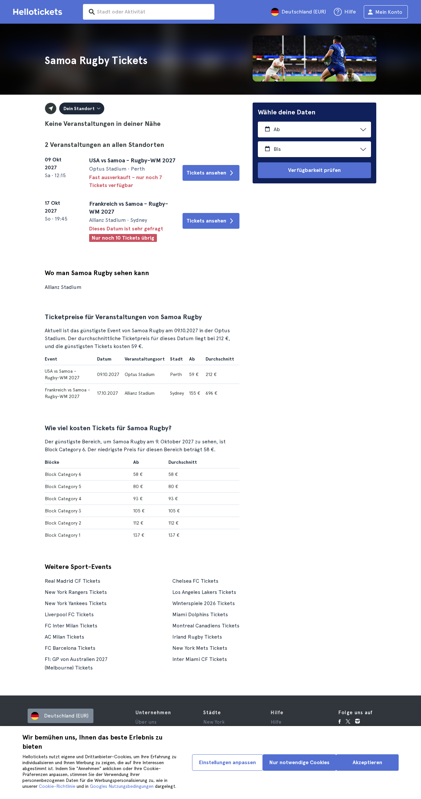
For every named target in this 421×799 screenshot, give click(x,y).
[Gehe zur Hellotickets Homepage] (39, 12)
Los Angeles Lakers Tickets (204, 592)
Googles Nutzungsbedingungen (122, 786)
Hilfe (276, 722)
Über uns (146, 722)
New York (214, 722)
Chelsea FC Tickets (195, 581)
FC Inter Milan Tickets (71, 626)
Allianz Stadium (63, 287)
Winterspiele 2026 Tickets (203, 603)
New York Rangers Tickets (76, 592)
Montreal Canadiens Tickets (205, 626)
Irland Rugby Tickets (197, 637)
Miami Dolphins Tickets (200, 614)
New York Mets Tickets (199, 648)
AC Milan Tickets (64, 637)
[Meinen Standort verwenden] (51, 108)
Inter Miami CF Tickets (199, 659)
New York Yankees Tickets (76, 603)
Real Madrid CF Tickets (72, 581)
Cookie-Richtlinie (57, 786)
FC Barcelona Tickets (70, 648)
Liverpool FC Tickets (69, 614)
